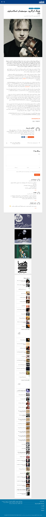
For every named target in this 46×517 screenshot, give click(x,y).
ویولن (33, 121)
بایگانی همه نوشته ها (37, 8)
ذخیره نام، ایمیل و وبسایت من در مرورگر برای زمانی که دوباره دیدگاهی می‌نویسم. (27, 171)
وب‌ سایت (16, 167)
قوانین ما (42, 505)
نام (39, 167)
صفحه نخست (42, 501)
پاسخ (35, 200)
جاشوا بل (24, 78)
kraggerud (37, 121)
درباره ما (42, 508)
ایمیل (28, 167)
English (42, 510)
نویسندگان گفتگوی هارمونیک (39, 503)
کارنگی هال (27, 86)
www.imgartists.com (36, 118)
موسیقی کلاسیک (31, 8)
